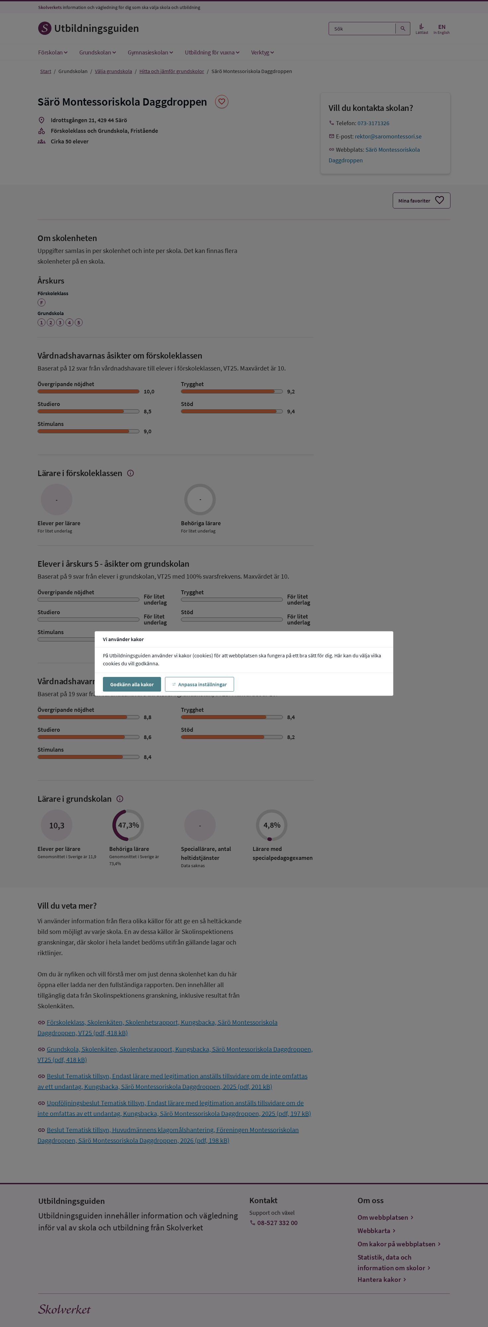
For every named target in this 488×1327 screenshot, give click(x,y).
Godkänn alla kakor (132, 684)
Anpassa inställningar (202, 684)
